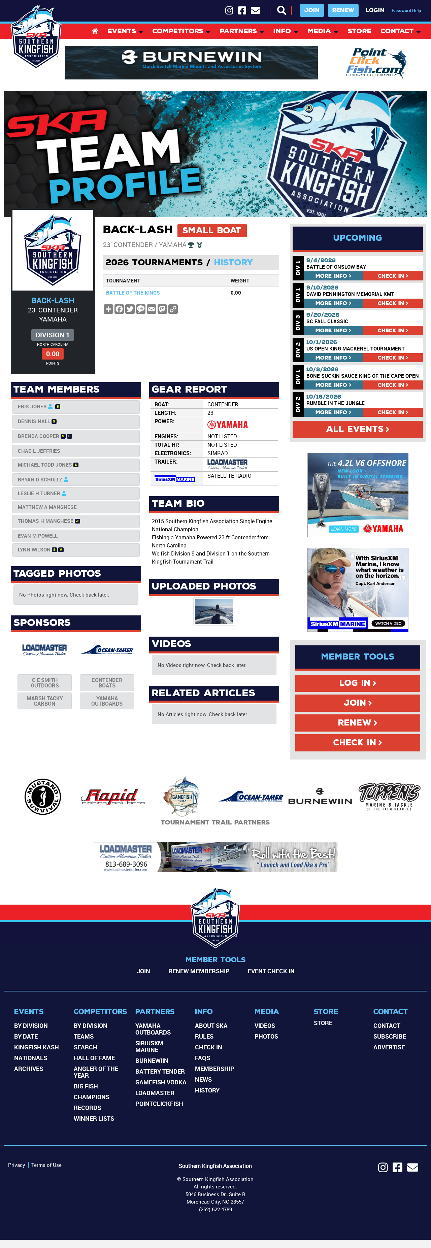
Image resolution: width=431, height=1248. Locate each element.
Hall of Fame (94, 1058)
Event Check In (271, 971)
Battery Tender (160, 1071)
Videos (265, 1025)
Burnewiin (151, 1060)
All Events (355, 429)
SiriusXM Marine (149, 1046)
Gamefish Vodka (161, 1082)
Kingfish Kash (36, 1047)
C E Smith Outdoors (45, 682)
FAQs (202, 1058)
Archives (28, 1069)
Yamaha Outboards (107, 701)
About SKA (211, 1025)
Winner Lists (94, 1118)
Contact (397, 32)
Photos (266, 1036)
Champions (91, 1097)
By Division (31, 1025)
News (203, 1079)
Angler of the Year (96, 1072)
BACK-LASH (52, 300)
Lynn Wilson (34, 549)
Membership (214, 1069)
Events (122, 32)
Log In (355, 683)
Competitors (178, 32)
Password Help (406, 10)
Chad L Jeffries (39, 450)
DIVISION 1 (53, 334)
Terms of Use (46, 1164)
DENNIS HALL (34, 421)
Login (375, 10)
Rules (204, 1036)
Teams (84, 1036)
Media (319, 32)
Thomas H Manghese (45, 520)
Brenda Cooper (38, 436)
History (233, 262)
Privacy (16, 1164)
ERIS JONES (32, 406)
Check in (391, 275)
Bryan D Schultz (40, 479)
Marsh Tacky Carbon (45, 701)
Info (282, 32)
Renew (343, 10)
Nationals (30, 1058)
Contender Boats (107, 682)
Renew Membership (199, 971)
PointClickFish (159, 1104)
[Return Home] (36, 37)
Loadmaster (154, 1093)
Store (359, 32)
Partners (238, 32)
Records (87, 1108)
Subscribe (389, 1036)
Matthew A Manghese (47, 507)
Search (85, 1047)
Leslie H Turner (39, 493)
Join (312, 10)
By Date (26, 1036)
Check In (354, 742)
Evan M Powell (38, 535)
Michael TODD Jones (45, 464)
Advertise (389, 1047)
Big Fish (86, 1086)
